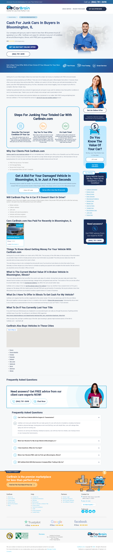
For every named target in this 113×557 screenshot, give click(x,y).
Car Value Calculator (95, 165)
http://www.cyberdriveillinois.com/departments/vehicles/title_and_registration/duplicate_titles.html (36, 315)
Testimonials (11, 500)
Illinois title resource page (55, 300)
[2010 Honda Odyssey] (15, 235)
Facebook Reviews (80, 523)
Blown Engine (90, 194)
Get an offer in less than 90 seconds (53, 190)
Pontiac (12, 354)
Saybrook (12, 364)
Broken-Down (90, 192)
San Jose (12, 361)
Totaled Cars (90, 208)
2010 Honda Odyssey (13, 237)
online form (25, 138)
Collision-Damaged (91, 189)
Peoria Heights (14, 352)
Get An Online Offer (95, 110)
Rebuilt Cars (89, 203)
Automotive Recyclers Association (22, 536)
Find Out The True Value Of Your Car (20, 485)
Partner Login (66, 497)
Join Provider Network (68, 500)
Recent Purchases (79, 9)
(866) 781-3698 (98, 2)
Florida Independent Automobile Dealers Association (10, 536)
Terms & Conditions (37, 507)
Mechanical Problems (92, 199)
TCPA (33, 509)
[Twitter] (90, 511)
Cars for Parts (90, 206)
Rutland (12, 359)
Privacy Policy (35, 505)
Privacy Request (36, 510)
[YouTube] (93, 511)
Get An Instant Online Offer (22, 47)
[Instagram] (86, 511)
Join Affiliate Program (68, 502)
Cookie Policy (35, 512)
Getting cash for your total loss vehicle (18, 154)
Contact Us (35, 497)
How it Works (11, 498)
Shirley (11, 371)
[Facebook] (82, 511)
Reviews (42, 534)
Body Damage (90, 196)
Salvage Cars (90, 201)
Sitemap (34, 500)
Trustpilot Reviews (32, 523)
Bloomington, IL (15, 244)
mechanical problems (31, 283)
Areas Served (66, 9)
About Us (10, 497)
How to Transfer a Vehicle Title (40, 503)
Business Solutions (67, 498)
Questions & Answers (37, 498)
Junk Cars (89, 212)
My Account (35, 502)
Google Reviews (56, 523)
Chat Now (41, 401)
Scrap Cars (89, 215)
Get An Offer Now (95, 9)
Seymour (12, 368)
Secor (11, 366)
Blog (9, 505)
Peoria (11, 350)
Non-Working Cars (91, 210)
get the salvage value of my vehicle (36, 286)
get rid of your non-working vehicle (47, 97)
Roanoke (12, 357)
